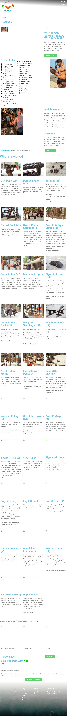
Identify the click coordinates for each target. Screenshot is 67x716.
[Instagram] (38, 691)
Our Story (24, 695)
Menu (63, 4)
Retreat (24, 700)
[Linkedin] (35, 693)
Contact (24, 697)
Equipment (24, 693)
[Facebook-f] (35, 691)
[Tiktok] (41, 691)
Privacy (24, 702)
